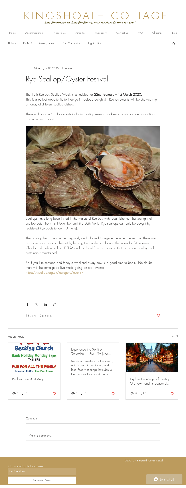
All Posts (12, 43)
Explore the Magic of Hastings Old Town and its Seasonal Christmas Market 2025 (150, 381)
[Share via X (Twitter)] (36, 304)
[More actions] (158, 68)
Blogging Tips (94, 43)
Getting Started (47, 43)
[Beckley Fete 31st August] (34, 357)
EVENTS (27, 43)
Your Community (71, 43)
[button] (173, 43)
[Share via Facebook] (27, 304)
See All (174, 336)
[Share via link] (54, 304)
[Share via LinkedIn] (45, 304)
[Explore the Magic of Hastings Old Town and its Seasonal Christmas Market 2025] (152, 357)
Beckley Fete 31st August (29, 379)
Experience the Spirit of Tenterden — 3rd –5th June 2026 (89, 351)
